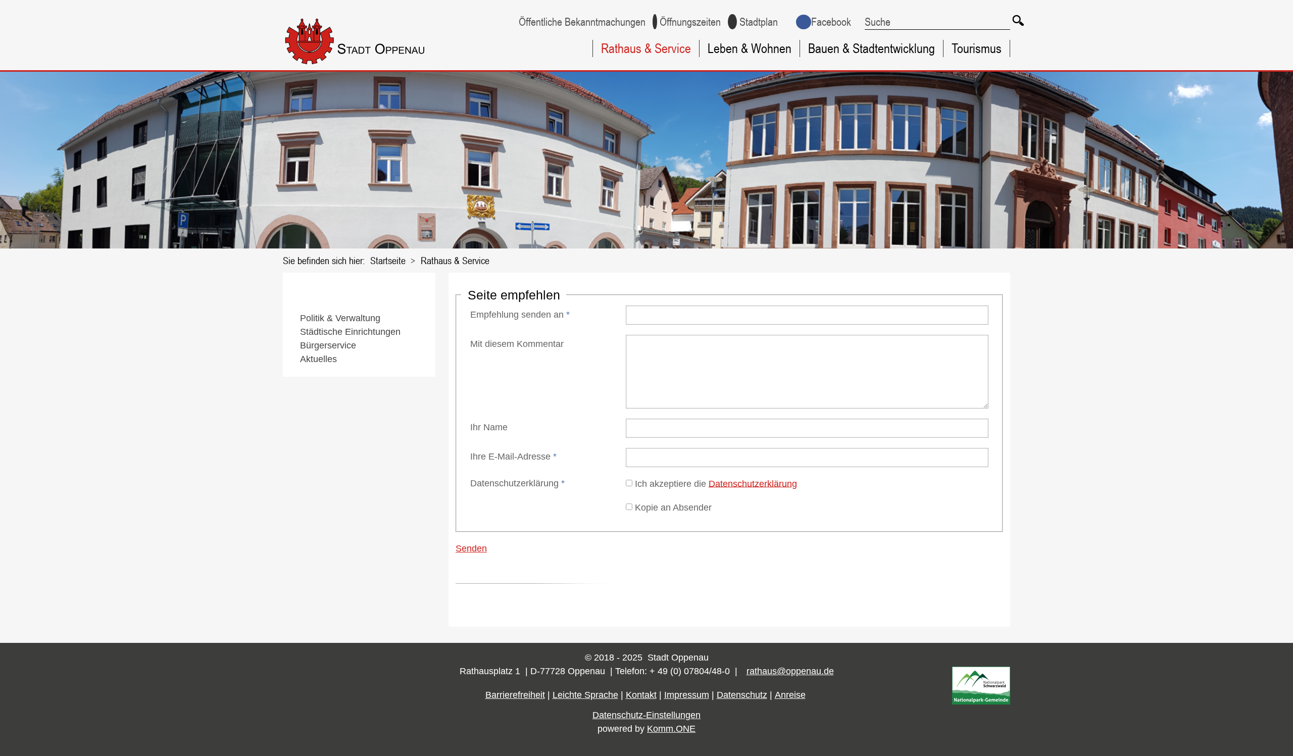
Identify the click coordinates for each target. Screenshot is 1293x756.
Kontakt (641, 695)
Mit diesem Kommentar (517, 344)
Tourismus (977, 48)
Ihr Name (489, 427)
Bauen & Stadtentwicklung (871, 48)
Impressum (686, 695)
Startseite (388, 261)
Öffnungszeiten (690, 21)
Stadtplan (758, 21)
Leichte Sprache (585, 695)
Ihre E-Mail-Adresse (513, 456)
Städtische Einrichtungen (350, 332)
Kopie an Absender (673, 507)
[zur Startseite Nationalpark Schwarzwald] (981, 701)
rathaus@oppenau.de (790, 671)
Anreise (790, 695)
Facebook (831, 21)
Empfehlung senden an (520, 315)
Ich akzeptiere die (716, 483)
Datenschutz (742, 695)
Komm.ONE (671, 729)
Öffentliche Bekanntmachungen (582, 21)
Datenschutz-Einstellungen (646, 715)
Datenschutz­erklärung (517, 483)
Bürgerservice (328, 345)
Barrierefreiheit (515, 695)
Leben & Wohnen (749, 48)
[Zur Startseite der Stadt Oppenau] (375, 66)
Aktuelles (318, 359)
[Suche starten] (1018, 20)
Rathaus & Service (646, 48)
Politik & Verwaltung (340, 318)
